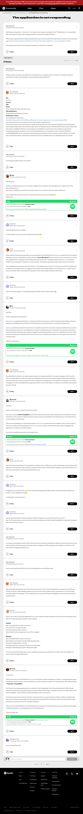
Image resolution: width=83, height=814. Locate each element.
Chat (41, 8)
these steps (52, 3)
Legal (5, 807)
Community (11, 8)
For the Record (23, 783)
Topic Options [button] (8, 58)
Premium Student (54, 789)
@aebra (8, 328)
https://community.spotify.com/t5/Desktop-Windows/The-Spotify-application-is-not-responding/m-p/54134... (40, 41)
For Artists (33, 776)
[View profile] (7, 92)
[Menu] (79, 8)
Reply (72, 52)
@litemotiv (30, 679)
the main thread (40, 423)
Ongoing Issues (56, 255)
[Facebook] (77, 774)
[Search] (69, 8)
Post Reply (72, 759)
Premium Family (56, 785)
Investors (32, 787)
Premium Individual (54, 776)
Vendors (32, 791)
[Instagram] (67, 774)
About (20, 776)
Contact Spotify (45, 789)
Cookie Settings (36, 807)
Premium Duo (56, 781)
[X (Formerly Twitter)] (72, 774)
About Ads (45, 807)
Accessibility (54, 807)
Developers (33, 779)
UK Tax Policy (19, 810)
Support (43, 776)
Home (11, 13)
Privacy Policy (26, 807)
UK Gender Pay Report (30, 810)
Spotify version (33, 426)
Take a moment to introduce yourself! (35, 209)
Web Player (44, 779)
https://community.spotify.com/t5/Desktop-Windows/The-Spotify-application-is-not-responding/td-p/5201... (37, 120)
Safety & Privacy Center (15, 807)
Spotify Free (55, 794)
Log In (74, 8)
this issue (65, 260)
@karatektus (9, 321)
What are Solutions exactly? (42, 720)
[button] (77, 27)
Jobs (20, 779)
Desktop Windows (23, 13)
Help (29, 8)
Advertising (33, 783)
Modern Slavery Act (8, 810)
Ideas (53, 8)
